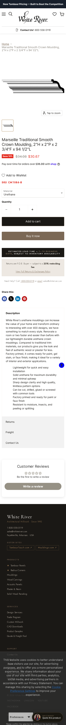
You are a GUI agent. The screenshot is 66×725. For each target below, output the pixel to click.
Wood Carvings (14, 579)
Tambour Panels (16, 565)
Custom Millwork (15, 622)
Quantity (7, 202)
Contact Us (12, 442)
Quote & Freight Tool (17, 636)
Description (13, 313)
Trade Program (13, 617)
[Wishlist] (54, 14)
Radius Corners (16, 570)
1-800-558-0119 (27, 281)
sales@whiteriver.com (17, 531)
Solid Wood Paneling (17, 594)
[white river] (33, 17)
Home (5, 44)
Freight (10, 432)
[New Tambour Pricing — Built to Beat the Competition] (33, 4)
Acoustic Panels (14, 584)
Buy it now (33, 236)
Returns (10, 421)
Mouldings (12, 575)
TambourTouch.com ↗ (20, 547)
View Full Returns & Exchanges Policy (33, 271)
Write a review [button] (33, 486)
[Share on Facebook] (4, 298)
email (39, 281)
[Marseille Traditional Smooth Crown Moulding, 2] (7, 125)
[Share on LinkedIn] (17, 298)
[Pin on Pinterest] (24, 298)
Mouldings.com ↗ (47, 547)
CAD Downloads (15, 626)
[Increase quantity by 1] (32, 209)
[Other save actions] (29, 716)
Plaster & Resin (14, 589)
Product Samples (15, 631)
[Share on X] (11, 298)
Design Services (14, 612)
